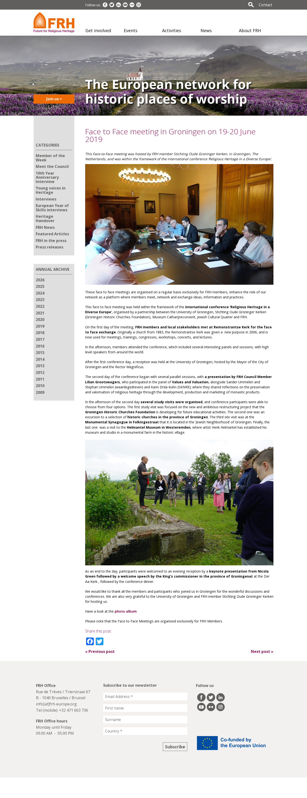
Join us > (54, 98)
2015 (40, 352)
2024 (40, 293)
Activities (171, 30)
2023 (40, 299)
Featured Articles (52, 233)
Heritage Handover (45, 218)
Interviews (46, 199)
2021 (40, 313)
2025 (40, 286)
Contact (265, 4)
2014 (40, 359)
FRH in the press (51, 240)
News (206, 30)
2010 (40, 385)
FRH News (45, 227)
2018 (40, 332)
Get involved (98, 30)
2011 (40, 379)
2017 (40, 339)
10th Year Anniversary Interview (47, 177)
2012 (40, 372)
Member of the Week (50, 158)
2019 (40, 326)
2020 (40, 319)
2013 (40, 365)
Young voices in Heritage (50, 190)
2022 (40, 306)
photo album (126, 611)
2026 (40, 280)
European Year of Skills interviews (52, 208)
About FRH (250, 30)
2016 (40, 346)
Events (130, 30)
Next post (262, 651)
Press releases (49, 247)
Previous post (100, 651)
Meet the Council (52, 166)
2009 (40, 392)
